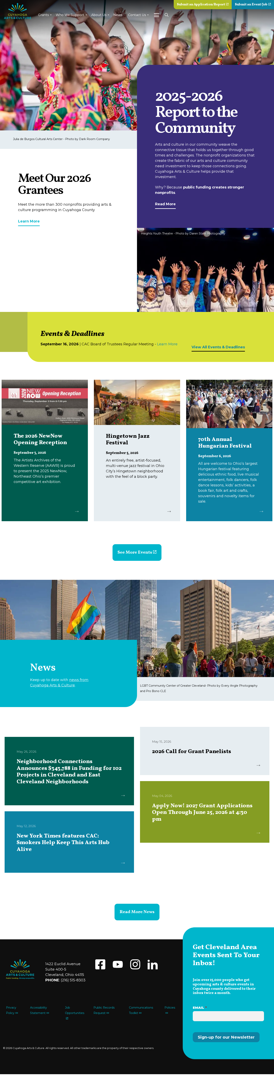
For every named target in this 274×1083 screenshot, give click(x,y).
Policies (169, 1007)
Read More (165, 204)
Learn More (29, 221)
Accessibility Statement (38, 1010)
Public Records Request (104, 1010)
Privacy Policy (11, 1010)
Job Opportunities (74, 1010)
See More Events (135, 552)
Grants (43, 15)
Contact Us (137, 15)
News (117, 15)
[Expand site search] (166, 15)
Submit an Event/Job (251, 4)
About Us (98, 15)
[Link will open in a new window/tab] (100, 964)
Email (200, 1008)
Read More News (137, 912)
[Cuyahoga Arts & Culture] (17, 11)
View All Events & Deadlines (218, 347)
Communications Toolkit (141, 1010)
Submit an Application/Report (201, 4)
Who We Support (70, 15)
